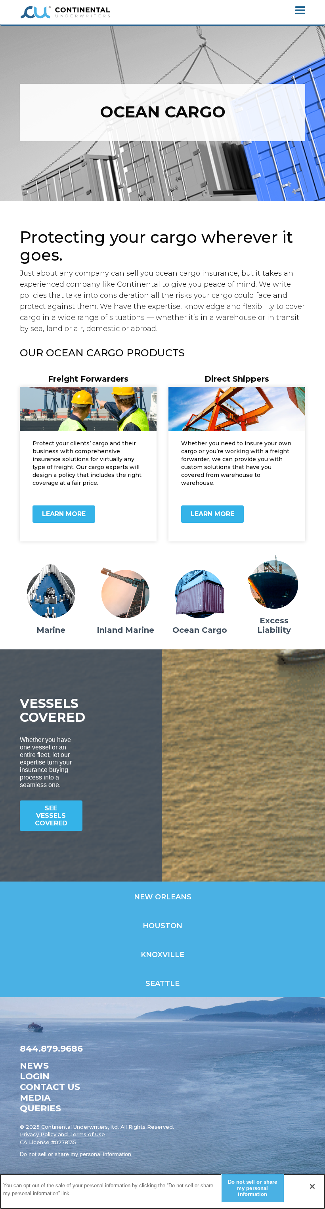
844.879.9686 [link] (51, 1048)
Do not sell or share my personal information (252, 1188)
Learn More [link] (64, 514)
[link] (65, 12)
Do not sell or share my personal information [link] (75, 1154)
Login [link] (35, 1076)
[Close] (312, 1186)
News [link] (34, 1065)
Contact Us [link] (50, 1087)
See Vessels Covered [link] (51, 815)
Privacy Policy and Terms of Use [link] (62, 1134)
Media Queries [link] (40, 1103)
